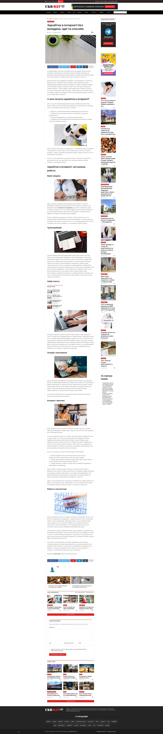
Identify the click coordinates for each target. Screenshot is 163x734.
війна (72, 721)
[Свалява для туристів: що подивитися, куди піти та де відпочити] (54, 668)
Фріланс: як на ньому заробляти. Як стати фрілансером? (57, 295)
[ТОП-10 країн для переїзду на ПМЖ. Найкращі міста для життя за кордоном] (108, 292)
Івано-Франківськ (52, 691)
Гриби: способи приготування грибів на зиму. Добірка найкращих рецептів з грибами (108, 160)
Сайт (80, 643)
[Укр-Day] (55, 6)
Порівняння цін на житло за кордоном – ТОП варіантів (108, 220)
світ (94, 725)
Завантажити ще (70, 614)
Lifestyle (82, 691)
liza (58, 567)
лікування (69, 725)
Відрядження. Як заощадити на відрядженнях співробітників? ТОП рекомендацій (57, 301)
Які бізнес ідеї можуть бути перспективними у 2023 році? (57, 290)
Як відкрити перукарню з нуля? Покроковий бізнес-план (54, 608)
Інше (65, 674)
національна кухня (81, 721)
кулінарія (114, 721)
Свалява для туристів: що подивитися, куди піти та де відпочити (54, 677)
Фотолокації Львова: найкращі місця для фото (85, 694)
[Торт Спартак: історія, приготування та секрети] (108, 348)
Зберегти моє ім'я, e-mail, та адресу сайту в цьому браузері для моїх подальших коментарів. (68, 650)
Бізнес (50, 18)
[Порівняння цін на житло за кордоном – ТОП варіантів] (108, 206)
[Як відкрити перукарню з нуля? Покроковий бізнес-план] (54, 599)
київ (55, 725)
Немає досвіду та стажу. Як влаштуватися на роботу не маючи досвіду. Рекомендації (107, 249)
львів (89, 725)
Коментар (52, 627)
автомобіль (83, 725)
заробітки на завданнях (65, 207)
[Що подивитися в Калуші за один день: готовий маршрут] (54, 686)
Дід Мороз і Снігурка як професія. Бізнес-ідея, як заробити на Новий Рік (86, 608)
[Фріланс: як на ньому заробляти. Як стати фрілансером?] (49, 296)
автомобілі (100, 725)
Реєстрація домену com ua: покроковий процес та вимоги (70, 694)
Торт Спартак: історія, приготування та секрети (107, 363)
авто (97, 721)
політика (67, 721)
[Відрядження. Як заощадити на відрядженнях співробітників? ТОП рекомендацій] (49, 302)
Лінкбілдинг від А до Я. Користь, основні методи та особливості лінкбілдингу (57, 306)
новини (48, 721)
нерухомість (61, 725)
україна (60, 721)
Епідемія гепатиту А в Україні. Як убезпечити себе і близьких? (108, 335)
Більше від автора (90, 592)
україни (107, 725)
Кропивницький (104, 184)
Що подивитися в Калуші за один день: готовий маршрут (53, 694)
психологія (90, 721)
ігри (109, 721)
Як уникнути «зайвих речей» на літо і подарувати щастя (85, 677)
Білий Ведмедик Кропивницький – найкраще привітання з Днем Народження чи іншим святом (107, 191)
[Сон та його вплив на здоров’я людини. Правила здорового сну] (108, 89)
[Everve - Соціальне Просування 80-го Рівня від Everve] (108, 64)
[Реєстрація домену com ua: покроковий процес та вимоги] (70, 686)
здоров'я (103, 721)
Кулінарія (103, 154)
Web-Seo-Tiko (73, 731)
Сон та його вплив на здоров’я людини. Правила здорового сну (108, 103)
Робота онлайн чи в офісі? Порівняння (69, 607)
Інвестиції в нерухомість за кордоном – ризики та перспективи (107, 279)
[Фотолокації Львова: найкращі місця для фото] (86, 686)
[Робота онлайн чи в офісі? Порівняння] (70, 599)
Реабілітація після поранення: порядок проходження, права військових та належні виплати (70, 677)
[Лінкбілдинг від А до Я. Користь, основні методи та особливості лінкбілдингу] (49, 307)
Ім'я (50, 643)
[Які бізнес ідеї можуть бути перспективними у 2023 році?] (49, 291)
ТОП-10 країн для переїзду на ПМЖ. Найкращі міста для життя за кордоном (108, 307)
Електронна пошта (69, 643)
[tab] (80, 592)
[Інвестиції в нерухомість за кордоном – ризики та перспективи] (108, 264)
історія (76, 725)
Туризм (49, 674)
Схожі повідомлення (80, 592)
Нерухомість (104, 216)
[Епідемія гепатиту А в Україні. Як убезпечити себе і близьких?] (108, 320)
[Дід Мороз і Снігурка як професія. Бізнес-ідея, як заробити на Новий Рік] (86, 599)
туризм (54, 721)
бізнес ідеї (57, 554)
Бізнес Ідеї (55, 18)
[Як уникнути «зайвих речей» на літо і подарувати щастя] (86, 668)
